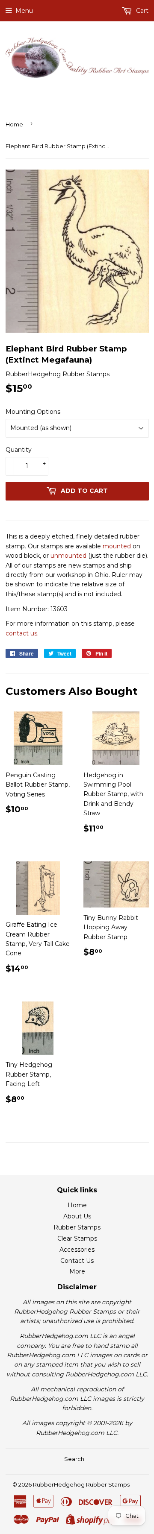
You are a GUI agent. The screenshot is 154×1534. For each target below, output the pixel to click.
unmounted (68, 555)
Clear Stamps (77, 1238)
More (77, 1271)
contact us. (22, 633)
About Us (77, 1216)
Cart (141, 11)
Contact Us (77, 1261)
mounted (117, 546)
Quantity (19, 450)
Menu (24, 11)
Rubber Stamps (77, 1227)
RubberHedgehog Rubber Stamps (81, 1484)
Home (14, 124)
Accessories (77, 1249)
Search (74, 1458)
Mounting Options (33, 412)
